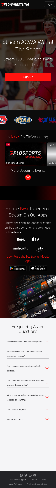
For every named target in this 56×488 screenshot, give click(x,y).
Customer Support (18, 479)
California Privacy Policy (37, 484)
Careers (34, 479)
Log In (50, 4)
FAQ (43, 479)
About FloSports (15, 484)
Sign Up (28, 77)
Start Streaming (25, 157)
